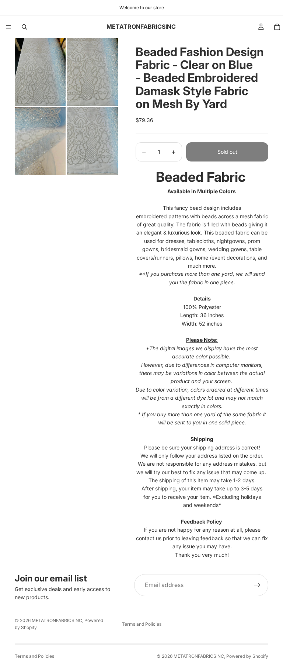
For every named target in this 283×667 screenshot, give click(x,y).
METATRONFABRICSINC (57, 620)
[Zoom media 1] (40, 72)
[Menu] (8, 26)
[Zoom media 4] (92, 141)
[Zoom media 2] (92, 72)
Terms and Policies (141, 624)
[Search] (24, 27)
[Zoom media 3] (40, 141)
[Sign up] (257, 585)
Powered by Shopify (247, 656)
